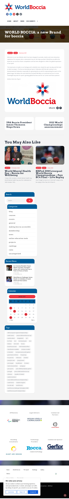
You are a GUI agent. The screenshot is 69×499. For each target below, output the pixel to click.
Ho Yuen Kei (10, 357)
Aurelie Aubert (11, 338)
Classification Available (13, 349)
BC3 (15, 341)
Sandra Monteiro (11, 377)
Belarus (9, 344)
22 (26, 314)
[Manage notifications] (65, 495)
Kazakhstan (19, 363)
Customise (11, 492)
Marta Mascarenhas (12, 366)
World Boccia (19, 385)
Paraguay (22, 366)
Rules (11, 250)
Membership (14, 231)
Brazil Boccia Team (12, 346)
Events (12, 219)
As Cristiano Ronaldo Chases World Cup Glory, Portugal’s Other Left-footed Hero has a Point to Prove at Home (22, 268)
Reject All (22, 492)
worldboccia (18, 274)
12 (14, 311)
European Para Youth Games (23, 352)
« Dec (11, 320)
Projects (12, 242)
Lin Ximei (26, 363)
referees (9, 374)
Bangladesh (20, 338)
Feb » (33, 320)
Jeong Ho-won (11, 360)
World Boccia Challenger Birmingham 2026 (17, 388)
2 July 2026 (16, 282)
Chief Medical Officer (24, 346)
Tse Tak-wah (10, 385)
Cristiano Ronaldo (25, 349)
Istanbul (26, 357)
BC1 (27, 338)
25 (10, 317)
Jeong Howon (20, 360)
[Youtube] (14, 14)
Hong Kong (23, 355)
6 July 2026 (16, 272)
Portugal (9, 371)
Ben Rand (16, 344)
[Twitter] (10, 14)
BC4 (30, 341)
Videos (8, 473)
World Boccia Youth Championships (16, 391)
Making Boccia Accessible (20, 227)
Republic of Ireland (19, 374)
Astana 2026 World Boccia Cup (24, 335)
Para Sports (10, 368)
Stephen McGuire (20, 382)
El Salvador (10, 352)
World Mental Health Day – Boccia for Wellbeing (18, 173)
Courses (12, 215)
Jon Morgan (10, 363)
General (10, 53)
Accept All (33, 492)
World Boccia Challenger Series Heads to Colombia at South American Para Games (22, 279)
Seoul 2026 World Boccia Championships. (17, 380)
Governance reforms (12, 355)
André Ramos (10, 335)
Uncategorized (15, 253)
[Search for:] (19, 200)
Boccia (22, 344)
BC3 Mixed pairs (23, 341)
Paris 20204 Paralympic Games (23, 368)
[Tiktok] (21, 14)
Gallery (42, 470)
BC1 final (9, 341)
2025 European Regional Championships (17, 332)
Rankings (12, 246)
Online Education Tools (18, 238)
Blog (11, 211)
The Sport (26, 470)
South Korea (10, 382)
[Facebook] (7, 14)
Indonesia (18, 357)
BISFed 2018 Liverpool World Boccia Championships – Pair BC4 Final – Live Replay (50, 174)
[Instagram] (17, 14)
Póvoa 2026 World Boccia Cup (21, 371)
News (15, 53)
